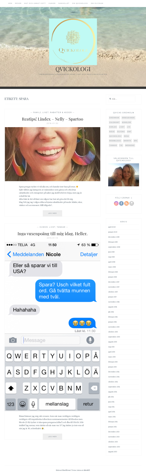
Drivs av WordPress (63, 470)
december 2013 (113, 432)
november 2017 (113, 287)
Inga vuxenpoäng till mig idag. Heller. (52, 233)
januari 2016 (112, 322)
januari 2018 (112, 277)
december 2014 (113, 372)
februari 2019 (113, 242)
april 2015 (111, 352)
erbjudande (128, 117)
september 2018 (114, 247)
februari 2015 (113, 362)
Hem (10, 3)
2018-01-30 (52, 123)
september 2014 (114, 387)
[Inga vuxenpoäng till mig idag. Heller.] (52, 410)
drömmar (114, 117)
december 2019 (113, 237)
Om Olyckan (97, 3)
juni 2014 (111, 402)
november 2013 (114, 437)
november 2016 (114, 302)
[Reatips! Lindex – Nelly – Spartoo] (52, 181)
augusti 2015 (112, 342)
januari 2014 (112, 427)
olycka (121, 131)
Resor (18, 3)
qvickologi (115, 136)
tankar (113, 145)
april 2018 (111, 262)
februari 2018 (113, 272)
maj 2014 (111, 407)
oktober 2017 (113, 292)
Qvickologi (73, 69)
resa (126, 136)
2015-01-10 (52, 238)
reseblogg (115, 140)
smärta (127, 140)
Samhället (63, 3)
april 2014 (111, 412)
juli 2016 (111, 312)
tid (121, 145)
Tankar (61, 227)
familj (37, 112)
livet (122, 127)
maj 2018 (111, 257)
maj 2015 (111, 347)
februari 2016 (113, 317)
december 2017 (113, 282)
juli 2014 (111, 397)
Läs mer (55, 214)
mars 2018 (112, 267)
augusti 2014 (112, 392)
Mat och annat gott (35, 3)
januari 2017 (112, 297)
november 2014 (114, 377)
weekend (130, 145)
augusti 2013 (112, 452)
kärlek (113, 127)
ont (129, 131)
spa (136, 140)
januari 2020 (112, 232)
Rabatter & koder (61, 112)
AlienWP (87, 470)
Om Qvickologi (80, 3)
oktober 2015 (113, 332)
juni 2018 (111, 252)
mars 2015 (112, 357)
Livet (45, 112)
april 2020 (112, 227)
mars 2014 (112, 417)
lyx (128, 127)
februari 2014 (113, 422)
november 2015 (114, 327)
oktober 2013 (113, 442)
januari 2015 (112, 367)
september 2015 (114, 337)
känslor (126, 122)
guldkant (114, 122)
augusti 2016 (112, 307)
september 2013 (114, 447)
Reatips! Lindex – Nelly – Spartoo (52, 119)
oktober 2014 (113, 382)
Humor (52, 3)
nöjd (112, 131)
